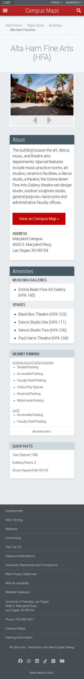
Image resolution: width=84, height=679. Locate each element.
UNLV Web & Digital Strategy (58, 647)
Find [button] (79, 10)
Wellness (11, 529)
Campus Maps (15, 628)
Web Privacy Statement (21, 574)
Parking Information (19, 637)
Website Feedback (17, 592)
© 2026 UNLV (18, 647)
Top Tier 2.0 (13, 547)
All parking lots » (42, 431)
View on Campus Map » (39, 218)
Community (13, 538)
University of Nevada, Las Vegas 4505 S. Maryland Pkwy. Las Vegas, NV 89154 (27, 606)
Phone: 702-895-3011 (19, 619)
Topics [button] (55, 2)
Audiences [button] (73, 2)
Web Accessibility (17, 583)
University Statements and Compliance (31, 565)
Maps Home (35, 25)
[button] (5, 10)
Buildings (55, 25)
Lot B (15, 410)
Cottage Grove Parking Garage (32, 362)
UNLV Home (13, 25)
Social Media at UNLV (41, 672)
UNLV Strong (14, 520)
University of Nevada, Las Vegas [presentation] (7, 2)
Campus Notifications (20, 556)
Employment (14, 511)
